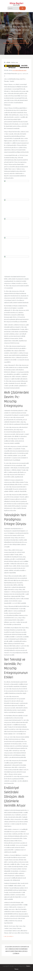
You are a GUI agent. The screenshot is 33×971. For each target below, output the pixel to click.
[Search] (22, 8)
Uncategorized (8, 936)
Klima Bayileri (16, 3)
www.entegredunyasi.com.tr (19, 70)
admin (8, 62)
